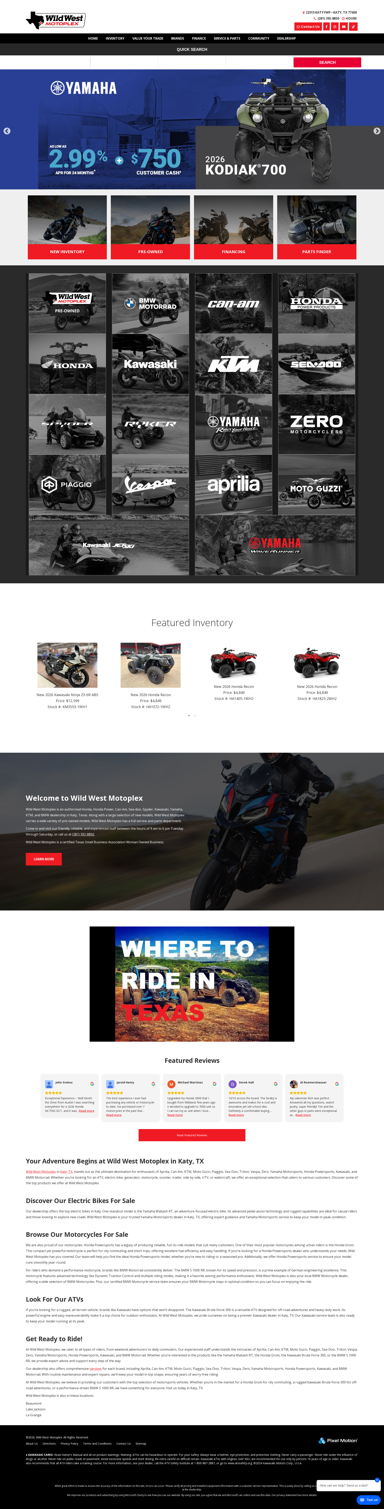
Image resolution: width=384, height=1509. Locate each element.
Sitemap (141, 1451)
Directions (49, 1451)
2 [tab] (180, 193)
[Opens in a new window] (353, 26)
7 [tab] (210, 193)
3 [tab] (186, 193)
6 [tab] (204, 193)
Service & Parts (227, 38)
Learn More (44, 867)
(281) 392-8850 (83, 842)
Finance (199, 38)
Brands (177, 38)
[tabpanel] (192, 133)
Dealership (286, 38)
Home (93, 38)
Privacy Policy (69, 1451)
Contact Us (123, 1451)
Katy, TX (66, 1179)
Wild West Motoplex (41, 1179)
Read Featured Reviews (192, 1143)
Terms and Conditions (97, 1451)
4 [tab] (192, 193)
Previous (16, 137)
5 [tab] (198, 193)
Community (258, 38)
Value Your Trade (147, 38)
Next (377, 135)
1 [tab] (174, 193)
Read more (86, 1119)
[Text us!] (368, 1501)
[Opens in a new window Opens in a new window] (326, 26)
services (96, 1376)
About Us (32, 1451)
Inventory (115, 38)
